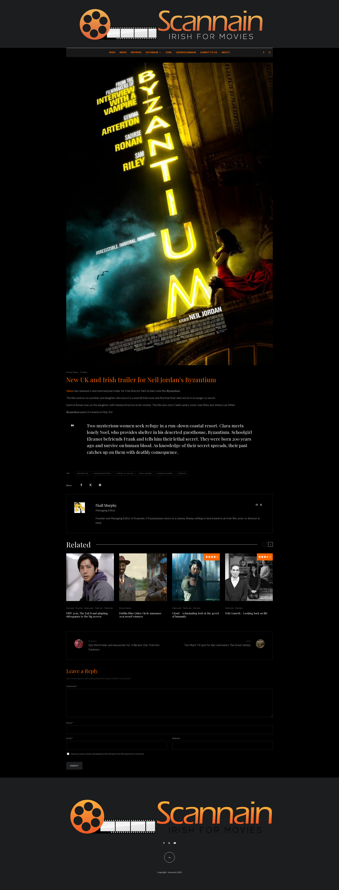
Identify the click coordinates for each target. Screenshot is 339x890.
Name (69, 722)
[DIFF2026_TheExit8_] (90, 577)
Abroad (70, 608)
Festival (99, 608)
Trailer (182, 473)
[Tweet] (90, 485)
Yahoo (70, 390)
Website (176, 738)
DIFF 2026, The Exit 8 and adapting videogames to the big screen (87, 615)
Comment (71, 686)
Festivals (108, 608)
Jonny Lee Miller (125, 473)
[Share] (81, 485)
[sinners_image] (143, 577)
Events (79, 608)
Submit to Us (208, 52)
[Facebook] (263, 52)
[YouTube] (175, 843)
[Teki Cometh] (249, 577)
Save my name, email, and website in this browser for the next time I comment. (107, 753)
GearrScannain (186, 52)
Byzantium (83, 473)
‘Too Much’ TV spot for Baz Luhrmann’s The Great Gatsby (217, 643)
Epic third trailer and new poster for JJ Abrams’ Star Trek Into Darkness (123, 645)
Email (69, 738)
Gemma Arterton (103, 473)
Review (197, 608)
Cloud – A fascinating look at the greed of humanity (195, 615)
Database (152, 52)
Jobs (168, 52)
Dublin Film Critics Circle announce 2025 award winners (140, 615)
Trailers (83, 372)
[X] (269, 52)
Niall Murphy (106, 505)
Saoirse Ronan (165, 473)
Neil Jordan (146, 473)
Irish (112, 52)
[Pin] (100, 485)
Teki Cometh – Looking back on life (246, 613)
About (225, 52)
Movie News (72, 372)
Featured (88, 608)
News (123, 52)
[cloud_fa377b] (196, 577)
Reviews (136, 52)
